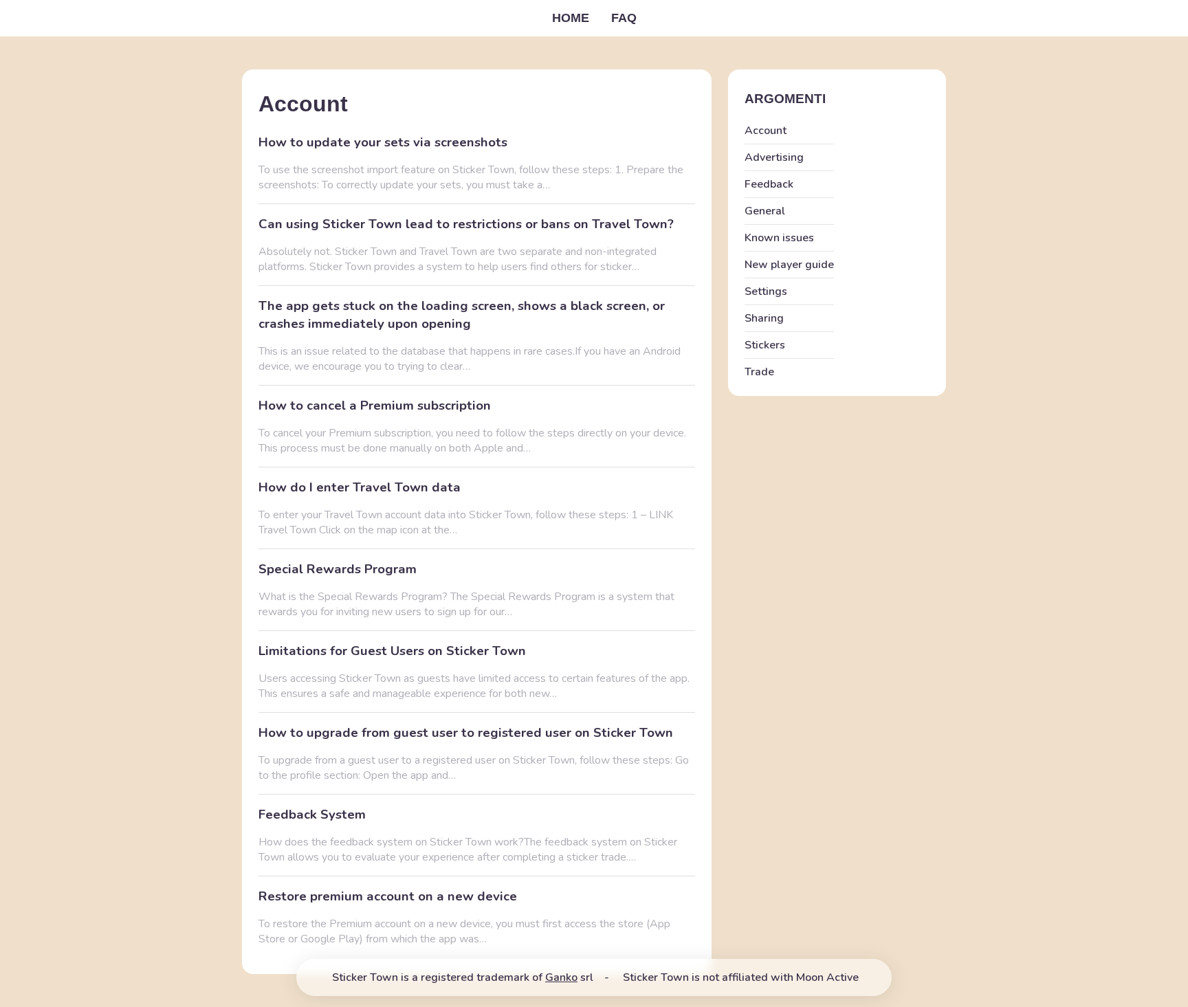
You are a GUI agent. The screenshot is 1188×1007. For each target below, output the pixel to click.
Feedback (769, 184)
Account (765, 130)
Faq (624, 18)
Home (570, 18)
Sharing (764, 318)
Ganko (561, 977)
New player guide (789, 264)
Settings (766, 291)
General (765, 211)
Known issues (779, 237)
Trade (759, 371)
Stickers (765, 345)
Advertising (774, 157)
